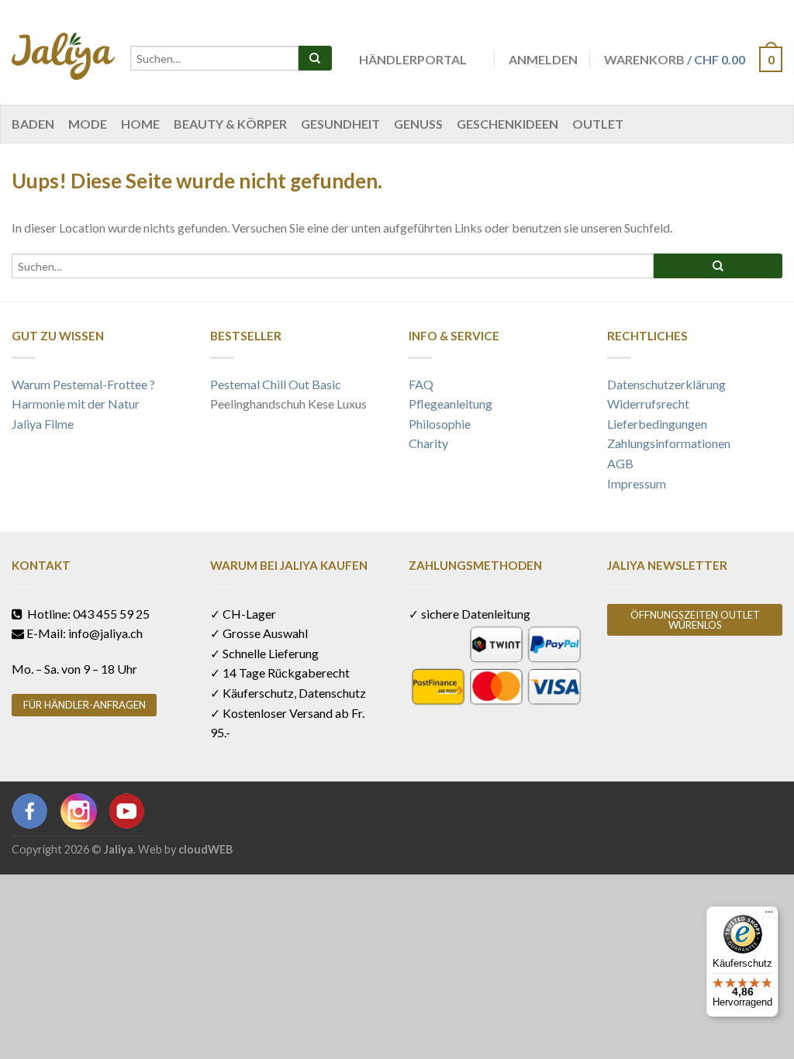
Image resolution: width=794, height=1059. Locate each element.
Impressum (636, 483)
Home (140, 123)
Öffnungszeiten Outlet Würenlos (695, 620)
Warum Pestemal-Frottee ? (83, 384)
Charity (428, 443)
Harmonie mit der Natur (76, 403)
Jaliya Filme (43, 423)
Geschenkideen (507, 123)
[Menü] (769, 915)
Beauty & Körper (230, 123)
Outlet (597, 123)
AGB (620, 463)
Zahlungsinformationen (668, 443)
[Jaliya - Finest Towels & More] (63, 52)
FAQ (421, 384)
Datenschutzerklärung (666, 384)
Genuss (418, 123)
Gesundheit (340, 123)
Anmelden (543, 59)
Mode (87, 123)
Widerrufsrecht (648, 403)
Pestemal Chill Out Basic (275, 384)
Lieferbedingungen (657, 423)
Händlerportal (413, 59)
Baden (33, 123)
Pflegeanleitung (450, 403)
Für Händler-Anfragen (84, 705)
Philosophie (440, 423)
